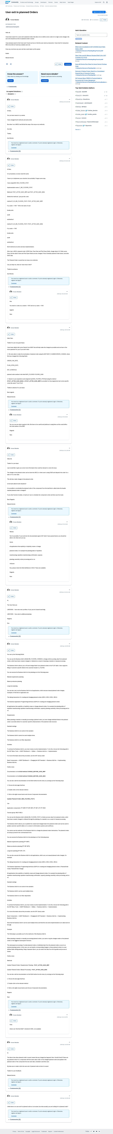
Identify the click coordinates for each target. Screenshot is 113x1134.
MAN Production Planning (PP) (12, 26)
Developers (44, 2)
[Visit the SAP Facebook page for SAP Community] (91, 1131)
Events (56, 2)
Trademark (44, 1131)
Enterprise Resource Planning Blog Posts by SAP (89, 50)
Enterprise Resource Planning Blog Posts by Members (91, 82)
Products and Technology (26, 2)
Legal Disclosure (36, 1131)
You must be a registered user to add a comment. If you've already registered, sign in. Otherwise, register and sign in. (37, 143)
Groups (37, 2)
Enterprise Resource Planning (32, 6)
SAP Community (9, 6)
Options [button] (106, 12)
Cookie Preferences (59, 1131)
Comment (68, 64)
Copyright (27, 1131)
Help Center (63, 2)
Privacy (14, 1131)
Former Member (14, 19)
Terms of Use (21, 1131)
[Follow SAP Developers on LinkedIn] (99, 1131)
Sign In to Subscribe (99, 12)
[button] (101, 19)
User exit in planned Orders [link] (51, 6)
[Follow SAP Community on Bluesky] (93, 1131)
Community (14, 2)
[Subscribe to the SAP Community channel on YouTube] (96, 1131)
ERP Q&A (42, 6)
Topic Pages (71, 2)
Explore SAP (98, 2)
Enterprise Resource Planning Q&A (86, 68)
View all (77, 129)
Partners (50, 2)
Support (50, 1131)
